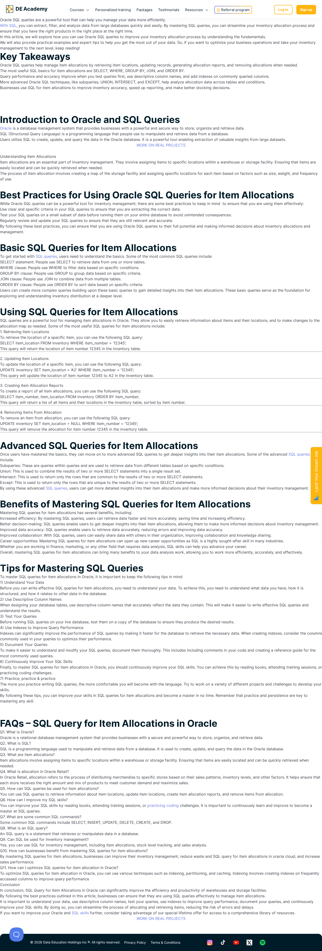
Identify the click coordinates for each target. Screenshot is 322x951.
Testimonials (168, 10)
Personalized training (113, 10)
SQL (76, 912)
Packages (144, 10)
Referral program (235, 10)
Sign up (306, 10)
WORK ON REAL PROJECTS (161, 145)
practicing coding (163, 805)
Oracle (6, 128)
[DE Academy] (27, 10)
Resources (194, 10)
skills (84, 912)
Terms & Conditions (165, 942)
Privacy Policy (135, 942)
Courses (77, 10)
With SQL (8, 25)
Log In (283, 10)
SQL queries (46, 256)
